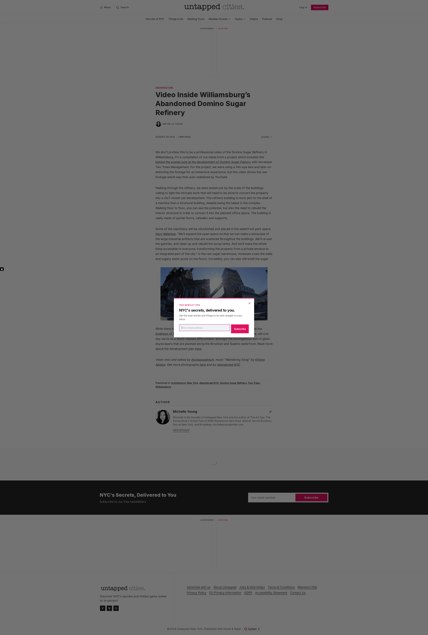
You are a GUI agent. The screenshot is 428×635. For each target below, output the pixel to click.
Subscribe (240, 328)
